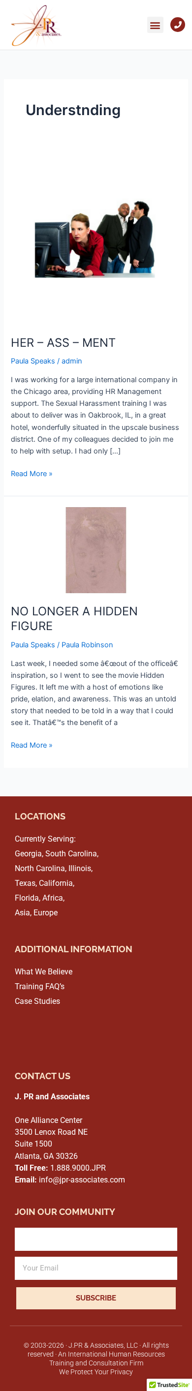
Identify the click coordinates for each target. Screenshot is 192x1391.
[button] (155, 25)
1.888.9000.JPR (60, 1168)
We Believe (53, 971)
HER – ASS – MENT (63, 342)
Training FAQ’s (39, 986)
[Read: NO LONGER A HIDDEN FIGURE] (96, 549)
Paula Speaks (33, 361)
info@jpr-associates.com (70, 1179)
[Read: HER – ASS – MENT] (96, 239)
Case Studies (37, 1001)
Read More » (32, 473)
